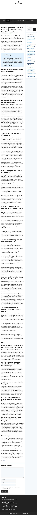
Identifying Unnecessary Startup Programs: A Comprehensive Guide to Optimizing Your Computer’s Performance (31, 61)
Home (4, 20)
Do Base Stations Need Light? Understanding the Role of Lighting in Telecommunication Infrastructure (31, 39)
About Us (27, 20)
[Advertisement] (18, 12)
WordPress (26, 513)
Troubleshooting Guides (20, 20)
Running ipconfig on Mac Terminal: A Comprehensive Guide (31, 50)
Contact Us (32, 20)
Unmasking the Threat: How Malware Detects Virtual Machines (31, 54)
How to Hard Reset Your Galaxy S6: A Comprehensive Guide (31, 75)
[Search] (34, 29)
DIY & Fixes (13, 20)
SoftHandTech (17, 513)
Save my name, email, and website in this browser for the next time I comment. (12, 488)
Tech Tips (7, 20)
